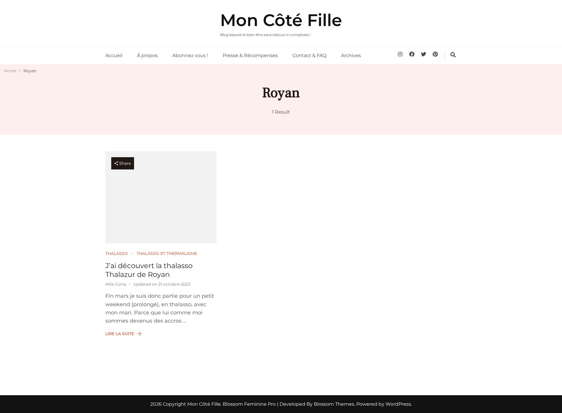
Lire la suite (119, 333)
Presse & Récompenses (250, 55)
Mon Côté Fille (281, 20)
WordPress (398, 404)
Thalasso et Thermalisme (167, 253)
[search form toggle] (453, 54)
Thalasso (116, 253)
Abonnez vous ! (190, 55)
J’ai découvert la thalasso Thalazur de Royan (149, 270)
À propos (147, 55)
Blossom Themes (333, 404)
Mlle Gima (115, 284)
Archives (351, 55)
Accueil (113, 55)
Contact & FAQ (309, 55)
